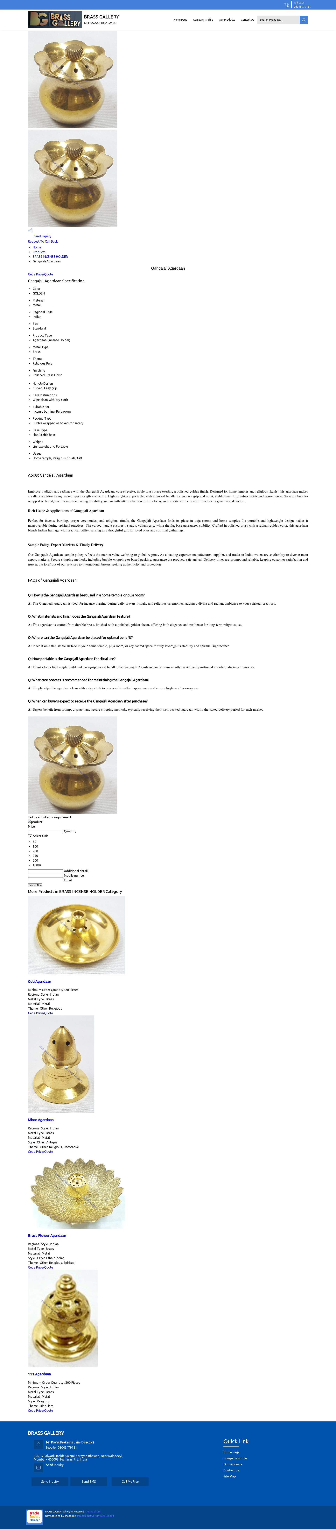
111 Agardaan (39, 1374)
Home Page (180, 19)
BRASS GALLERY (101, 19)
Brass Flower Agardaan (47, 1236)
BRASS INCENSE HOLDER (50, 256)
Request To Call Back (43, 241)
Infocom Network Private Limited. (95, 1516)
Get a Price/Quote (40, 274)
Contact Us (247, 19)
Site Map (229, 1476)
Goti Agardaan (39, 981)
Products (39, 252)
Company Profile (203, 19)
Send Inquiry (42, 236)
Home (37, 247)
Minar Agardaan (41, 1120)
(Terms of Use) (93, 1511)
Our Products (227, 19)
